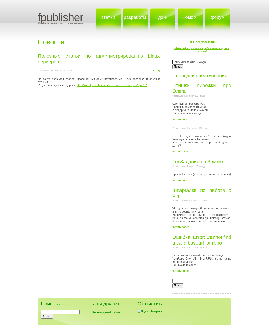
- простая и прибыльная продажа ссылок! (201, 46)
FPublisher (60, 17)
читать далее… (182, 119)
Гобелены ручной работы (105, 312)
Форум (217, 17)
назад (156, 70)
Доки (163, 17)
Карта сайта (63, 304)
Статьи (108, 17)
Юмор (190, 17)
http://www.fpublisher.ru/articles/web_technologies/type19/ (112, 85)
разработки (136, 17)
